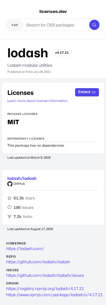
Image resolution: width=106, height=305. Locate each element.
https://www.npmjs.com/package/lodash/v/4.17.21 (53, 294)
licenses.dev (53, 11)
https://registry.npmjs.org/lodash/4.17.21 (45, 288)
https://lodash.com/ (25, 248)
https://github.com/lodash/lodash (38, 261)
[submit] (94, 25)
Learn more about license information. (37, 101)
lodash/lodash (22, 178)
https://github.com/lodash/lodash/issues (45, 275)
